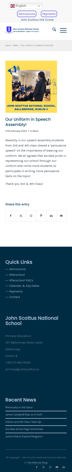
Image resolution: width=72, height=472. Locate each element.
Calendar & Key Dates (24, 286)
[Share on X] (21, 215)
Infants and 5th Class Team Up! (23, 421)
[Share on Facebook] (11, 215)
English (20, 5)
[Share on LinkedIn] (51, 215)
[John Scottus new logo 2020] (29, 30)
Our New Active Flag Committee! (24, 429)
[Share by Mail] (61, 215)
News (36, 130)
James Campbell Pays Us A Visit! (23, 414)
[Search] (52, 30)
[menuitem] (37, 6)
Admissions (26, 14)
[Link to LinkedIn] (64, 467)
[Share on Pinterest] (41, 215)
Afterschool (17, 274)
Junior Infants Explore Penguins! (23, 436)
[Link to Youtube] (57, 467)
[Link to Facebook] (37, 467)
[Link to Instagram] (50, 467)
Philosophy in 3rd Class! (19, 407)
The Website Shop (37, 462)
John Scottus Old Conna (37, 20)
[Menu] (61, 30)
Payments (49, 14)
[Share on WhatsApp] (31, 215)
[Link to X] (43, 467)
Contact (14, 297)
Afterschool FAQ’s (21, 280)
